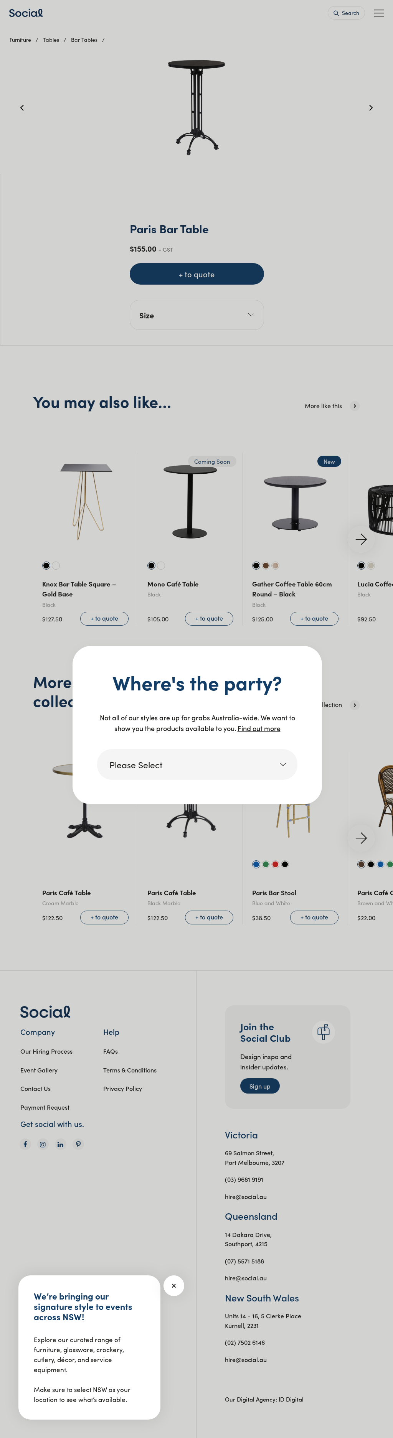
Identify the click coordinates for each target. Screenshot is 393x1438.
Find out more (259, 728)
